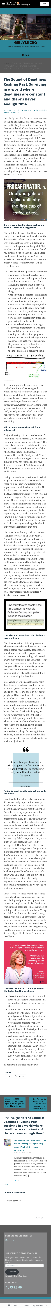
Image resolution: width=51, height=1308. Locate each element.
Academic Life (41, 110)
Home (6, 63)
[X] (7, 1287)
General (6, 112)
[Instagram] (16, 1287)
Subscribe (12, 1272)
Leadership (14, 112)
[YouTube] (11, 1287)
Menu (25, 55)
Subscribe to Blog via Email (21, 1253)
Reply (6, 1184)
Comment (39, 1218)
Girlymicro (25, 42)
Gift (44, 4)
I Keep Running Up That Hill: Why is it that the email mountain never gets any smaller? (39, 1103)
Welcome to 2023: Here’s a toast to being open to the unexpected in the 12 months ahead (14, 1102)
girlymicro (27, 110)
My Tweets (9, 1240)
